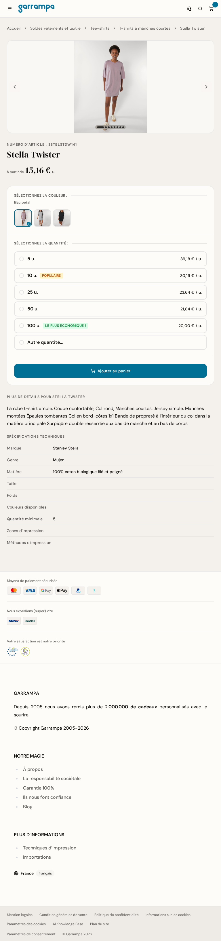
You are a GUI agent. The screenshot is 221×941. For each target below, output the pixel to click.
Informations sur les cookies (168, 914)
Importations (37, 857)
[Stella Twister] (110, 87)
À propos (33, 769)
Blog (28, 807)
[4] (112, 127)
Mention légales (20, 914)
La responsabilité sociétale (52, 778)
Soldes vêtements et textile (55, 28)
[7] (120, 127)
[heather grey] (43, 218)
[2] (106, 127)
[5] (114, 127)
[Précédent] (14, 86)
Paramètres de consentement (31, 934)
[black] (62, 218)
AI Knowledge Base (68, 924)
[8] (123, 127)
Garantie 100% (38, 788)
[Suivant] (206, 86)
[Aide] (189, 8)
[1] (100, 127)
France (36, 873)
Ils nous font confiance (47, 797)
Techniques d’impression (49, 848)
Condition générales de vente (63, 914)
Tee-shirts (99, 28)
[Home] (36, 9)
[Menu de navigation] (10, 8)
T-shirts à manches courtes (144, 28)
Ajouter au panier (114, 370)
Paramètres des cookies (26, 924)
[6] (117, 127)
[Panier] (211, 8)
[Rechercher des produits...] (200, 8)
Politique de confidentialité (116, 914)
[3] (109, 127)
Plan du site (99, 924)
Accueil (13, 28)
